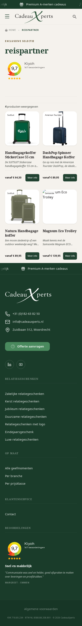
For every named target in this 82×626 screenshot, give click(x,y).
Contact (10, 514)
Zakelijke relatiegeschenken (24, 394)
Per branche (13, 476)
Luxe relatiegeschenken (21, 439)
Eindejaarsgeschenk (19, 432)
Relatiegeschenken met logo (25, 424)
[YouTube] (20, 364)
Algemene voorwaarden (41, 609)
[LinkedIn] (9, 364)
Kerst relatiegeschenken (22, 401)
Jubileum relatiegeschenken (25, 409)
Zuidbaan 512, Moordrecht (31, 330)
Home (12, 30)
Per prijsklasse (15, 483)
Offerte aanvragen (28, 346)
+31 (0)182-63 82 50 (26, 314)
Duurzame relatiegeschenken (26, 417)
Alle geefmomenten (19, 468)
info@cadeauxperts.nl (28, 322)
